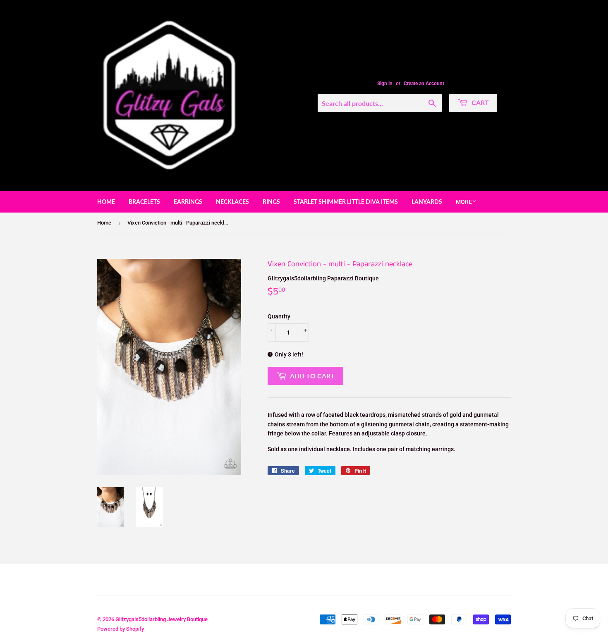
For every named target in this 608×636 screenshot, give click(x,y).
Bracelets (144, 201)
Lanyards (427, 201)
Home (106, 201)
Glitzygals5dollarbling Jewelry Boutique (161, 619)
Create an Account (424, 83)
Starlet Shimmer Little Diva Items (346, 201)
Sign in (385, 83)
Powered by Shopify (120, 629)
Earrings (188, 201)
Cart (479, 102)
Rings (271, 201)
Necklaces (232, 201)
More (464, 201)
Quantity (279, 316)
